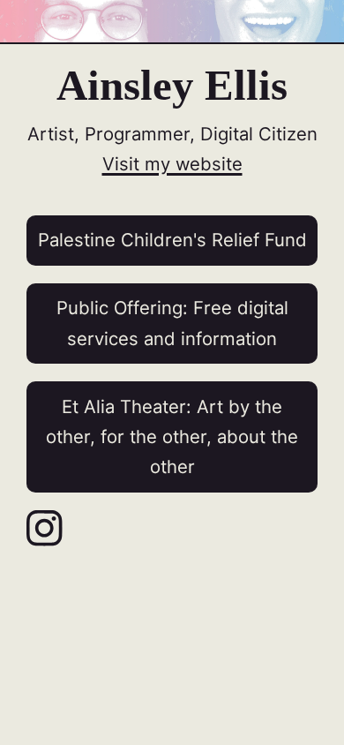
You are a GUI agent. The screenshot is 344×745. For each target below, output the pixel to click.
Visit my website (172, 164)
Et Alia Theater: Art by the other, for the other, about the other (172, 436)
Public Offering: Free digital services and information (172, 323)
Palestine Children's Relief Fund (172, 240)
